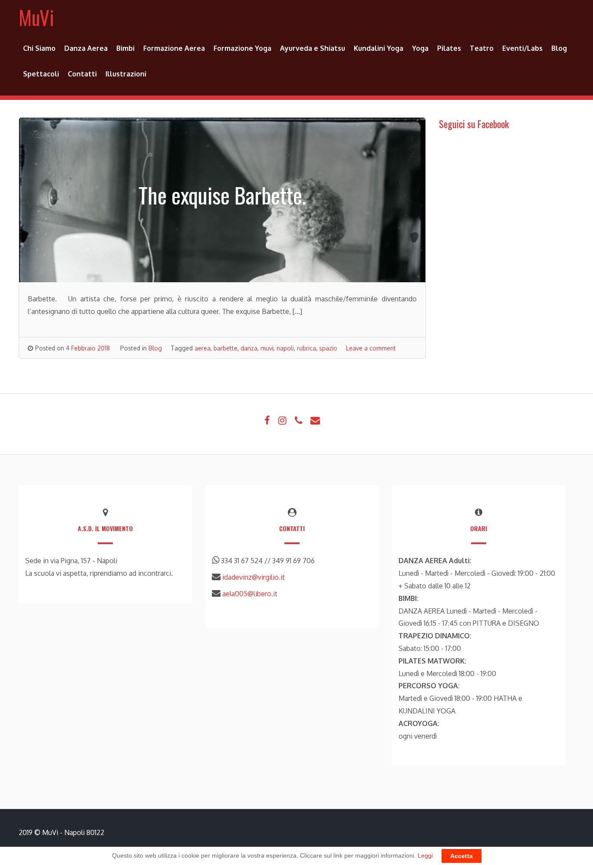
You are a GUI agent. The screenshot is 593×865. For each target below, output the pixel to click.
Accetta (461, 855)
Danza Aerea (86, 48)
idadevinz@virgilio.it (253, 577)
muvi (266, 348)
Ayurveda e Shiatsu (312, 48)
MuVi (36, 17)
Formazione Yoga (242, 48)
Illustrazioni (125, 73)
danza (248, 348)
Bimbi (125, 48)
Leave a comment (371, 348)
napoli (285, 348)
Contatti (82, 73)
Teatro (482, 48)
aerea (202, 348)
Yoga (420, 48)
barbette (225, 348)
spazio (328, 348)
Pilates (449, 48)
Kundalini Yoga (378, 48)
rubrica (306, 348)
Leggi (425, 855)
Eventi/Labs (522, 48)
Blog (559, 48)
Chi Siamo (39, 48)
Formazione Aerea (174, 48)
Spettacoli (41, 73)
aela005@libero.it (249, 593)
